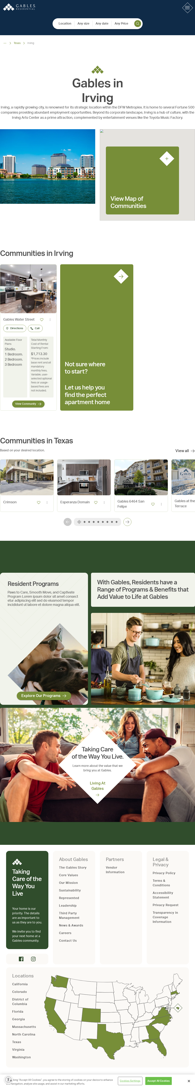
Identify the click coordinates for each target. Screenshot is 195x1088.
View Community (25, 404)
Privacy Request (166, 905)
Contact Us (68, 940)
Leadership (68, 905)
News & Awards (71, 925)
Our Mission (68, 882)
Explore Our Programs (41, 696)
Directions (16, 328)
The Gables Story (73, 867)
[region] (97, 1081)
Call (37, 328)
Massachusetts (24, 1026)
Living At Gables (97, 786)
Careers (65, 933)
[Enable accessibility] (8, 1079)
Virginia (18, 1049)
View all (182, 451)
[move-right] (127, 522)
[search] (137, 23)
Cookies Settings (130, 1080)
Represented (69, 898)
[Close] (189, 1081)
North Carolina (23, 1034)
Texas (17, 43)
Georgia (18, 1019)
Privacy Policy (164, 873)
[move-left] (68, 522)
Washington (21, 1057)
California (20, 984)
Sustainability (70, 890)
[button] (187, 7)
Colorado (19, 991)
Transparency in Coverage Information (165, 917)
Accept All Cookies (158, 1080)
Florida (17, 1011)
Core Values (68, 875)
